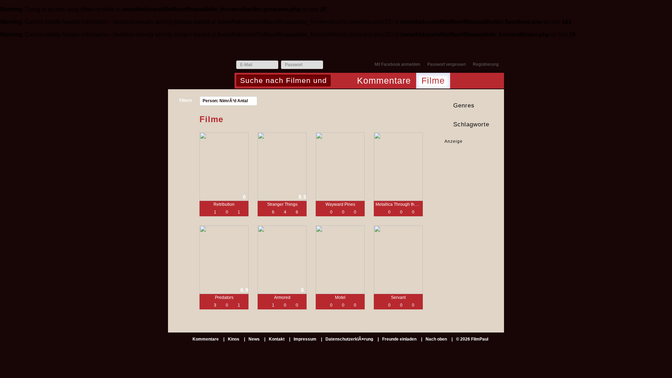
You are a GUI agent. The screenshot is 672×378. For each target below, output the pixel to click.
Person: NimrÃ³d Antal (225, 100)
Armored (282, 297)
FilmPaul (201, 67)
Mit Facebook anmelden (397, 64)
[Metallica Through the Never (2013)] (398, 166)
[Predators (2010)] (224, 259)
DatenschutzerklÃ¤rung (349, 339)
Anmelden (330, 65)
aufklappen (497, 106)
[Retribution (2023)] (224, 166)
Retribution (224, 204)
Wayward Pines (340, 204)
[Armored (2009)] (282, 259)
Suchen (338, 81)
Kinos (233, 339)
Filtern (185, 100)
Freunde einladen (399, 339)
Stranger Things (282, 204)
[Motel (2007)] (340, 259)
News (254, 339)
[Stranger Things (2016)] (282, 166)
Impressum (305, 339)
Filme (433, 80)
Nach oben (436, 339)
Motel (340, 297)
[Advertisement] (466, 166)
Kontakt (277, 339)
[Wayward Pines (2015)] (340, 166)
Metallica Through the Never (402, 204)
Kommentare (384, 80)
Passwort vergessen (446, 64)
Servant (398, 297)
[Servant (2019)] (398, 259)
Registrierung (486, 64)
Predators (224, 297)
